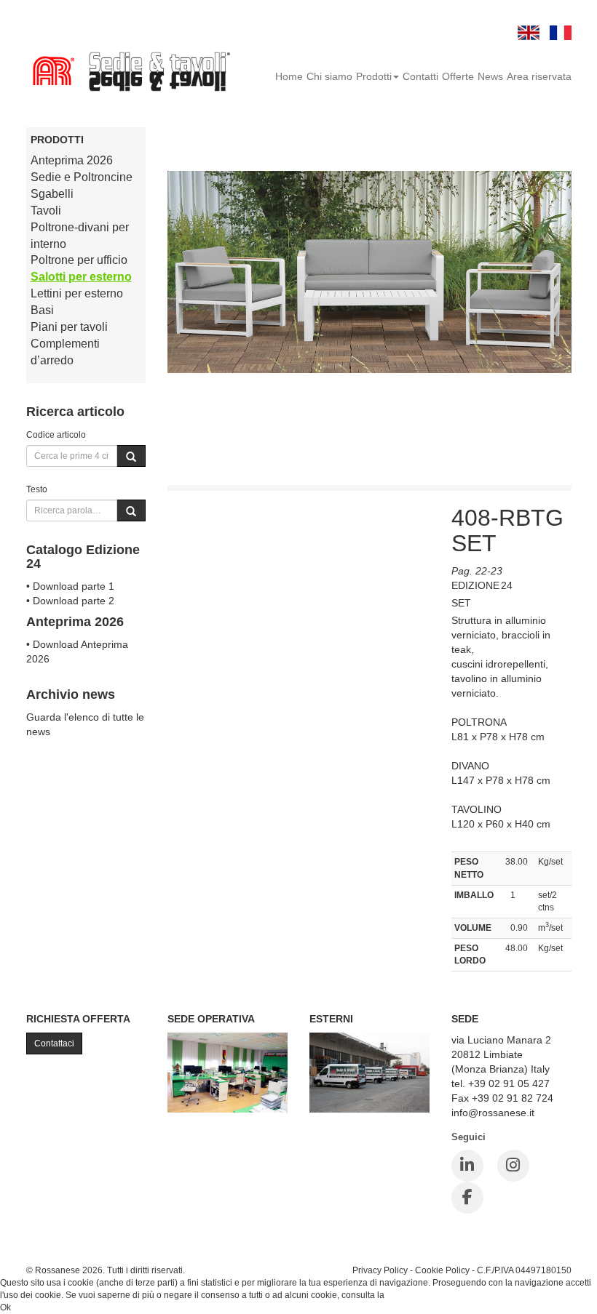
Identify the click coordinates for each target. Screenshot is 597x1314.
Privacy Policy (380, 1270)
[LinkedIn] (467, 1166)
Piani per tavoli (69, 327)
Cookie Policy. (415, 1295)
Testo (36, 489)
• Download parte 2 (70, 600)
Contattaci (54, 1043)
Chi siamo (329, 76)
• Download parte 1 (70, 586)
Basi (42, 310)
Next (418, 507)
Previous (178, 507)
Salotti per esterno (81, 277)
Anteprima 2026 (72, 160)
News (490, 76)
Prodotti (374, 76)
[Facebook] (467, 1198)
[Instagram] (513, 1166)
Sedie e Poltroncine (82, 177)
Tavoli (46, 210)
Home (289, 76)
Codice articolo (56, 434)
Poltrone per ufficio (79, 260)
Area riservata (539, 76)
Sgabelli (52, 194)
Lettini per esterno (77, 293)
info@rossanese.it (492, 1112)
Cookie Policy (442, 1270)
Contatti (420, 76)
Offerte (458, 76)
